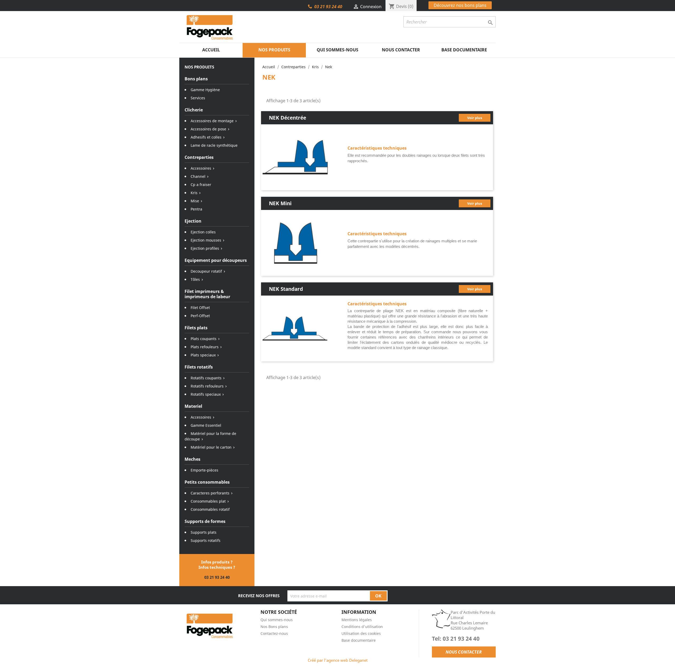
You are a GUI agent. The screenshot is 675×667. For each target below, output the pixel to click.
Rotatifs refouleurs (207, 386)
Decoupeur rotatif (206, 271)
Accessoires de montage (212, 120)
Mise (195, 200)
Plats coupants (203, 338)
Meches (192, 459)
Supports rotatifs (205, 540)
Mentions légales (356, 619)
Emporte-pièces (204, 470)
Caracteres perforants (210, 493)
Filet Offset (200, 307)
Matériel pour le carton (211, 447)
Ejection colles (203, 231)
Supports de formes (205, 521)
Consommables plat (208, 501)
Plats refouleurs (205, 346)
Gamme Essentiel (206, 425)
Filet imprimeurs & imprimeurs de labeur (207, 294)
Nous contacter (401, 50)
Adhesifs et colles (206, 137)
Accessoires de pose (208, 128)
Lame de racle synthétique (214, 145)
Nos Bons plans (274, 626)
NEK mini (280, 203)
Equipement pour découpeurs (216, 260)
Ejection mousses (206, 240)
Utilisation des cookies (361, 633)
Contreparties (199, 157)
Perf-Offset (200, 315)
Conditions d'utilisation (362, 626)
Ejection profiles (205, 248)
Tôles (195, 279)
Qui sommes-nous (337, 50)
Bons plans (196, 79)
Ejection (193, 221)
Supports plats (203, 532)
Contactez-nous (274, 633)
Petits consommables (207, 482)
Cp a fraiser (201, 184)
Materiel (193, 406)
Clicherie (194, 110)
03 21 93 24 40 (328, 6)
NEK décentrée (287, 117)
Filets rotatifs (199, 367)
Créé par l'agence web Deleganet (338, 660)
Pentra (196, 209)
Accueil (211, 50)
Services (198, 97)
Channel (198, 176)
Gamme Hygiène (205, 89)
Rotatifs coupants (206, 377)
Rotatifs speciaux (206, 394)
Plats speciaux (203, 354)
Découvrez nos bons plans (460, 5)
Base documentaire (464, 50)
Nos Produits (274, 50)
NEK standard (286, 288)
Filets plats (196, 328)
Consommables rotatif (210, 509)
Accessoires (201, 168)
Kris (194, 192)
